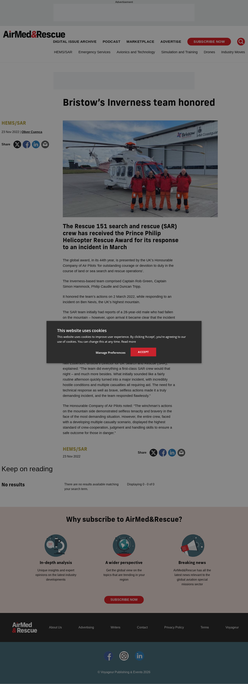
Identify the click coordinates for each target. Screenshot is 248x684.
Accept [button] (143, 352)
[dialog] (124, 342)
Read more (128, 341)
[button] (110, 352)
